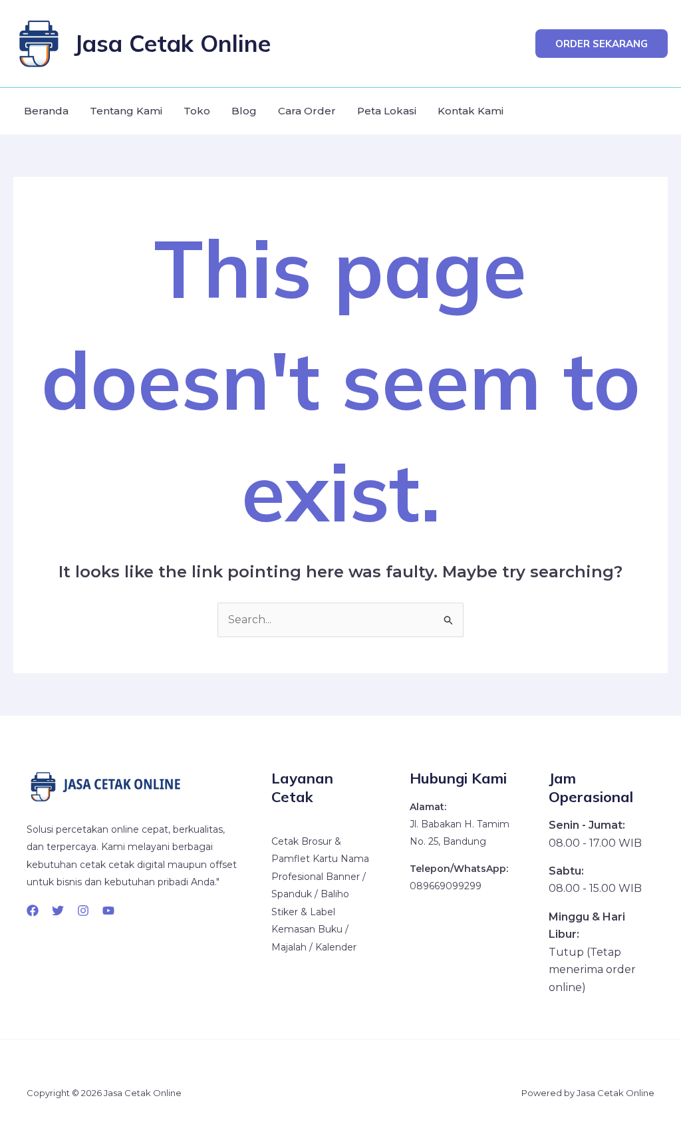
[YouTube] (108, 911)
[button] (601, 43)
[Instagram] (83, 911)
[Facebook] (33, 911)
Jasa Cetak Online (172, 43)
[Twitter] (58, 911)
